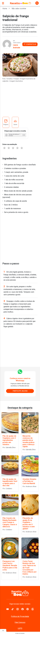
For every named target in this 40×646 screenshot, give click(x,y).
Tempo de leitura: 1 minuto (14, 135)
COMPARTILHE (31, 44)
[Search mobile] (37, 3)
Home (4, 8)
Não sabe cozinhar (19, 8)
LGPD (20, 628)
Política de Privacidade (20, 616)
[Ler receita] (6, 135)
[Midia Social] (7, 609)
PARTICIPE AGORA (20, 391)
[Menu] (3, 3)
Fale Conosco (20, 622)
